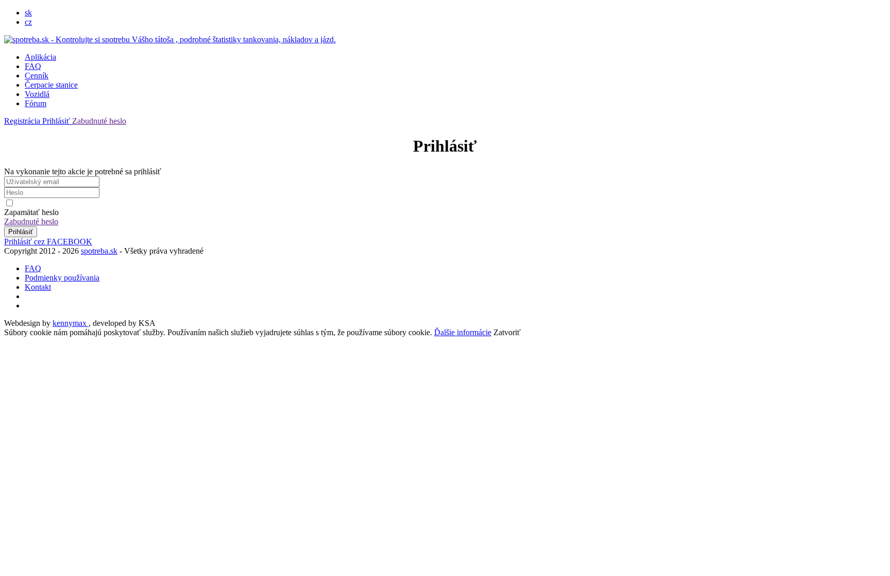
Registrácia (23, 121)
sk (28, 12)
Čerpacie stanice (51, 84)
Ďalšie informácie (462, 332)
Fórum (35, 103)
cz (28, 22)
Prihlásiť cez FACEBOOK (48, 241)
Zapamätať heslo (31, 212)
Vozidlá (37, 94)
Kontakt (38, 287)
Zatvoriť (507, 332)
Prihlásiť (57, 121)
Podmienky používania (62, 277)
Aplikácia (40, 57)
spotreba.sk (99, 250)
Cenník (36, 75)
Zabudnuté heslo (99, 121)
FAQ (33, 66)
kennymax (71, 323)
